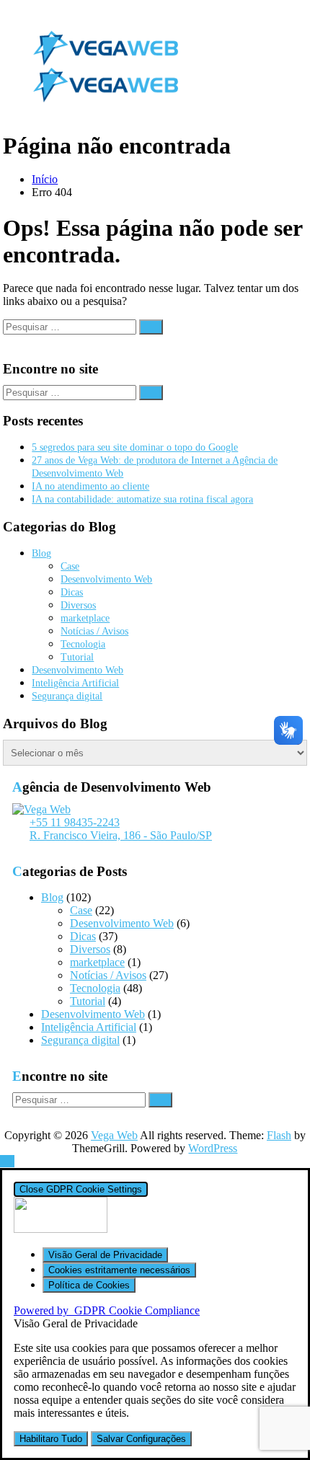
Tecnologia (83, 644)
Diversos (78, 605)
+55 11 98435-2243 (75, 822)
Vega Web (114, 1135)
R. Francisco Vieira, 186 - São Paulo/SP (121, 835)
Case (70, 566)
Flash (279, 1135)
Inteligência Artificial (75, 683)
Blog (41, 553)
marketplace (85, 618)
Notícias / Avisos (94, 631)
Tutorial (77, 657)
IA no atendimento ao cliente (90, 486)
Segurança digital (67, 696)
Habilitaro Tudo (50, 1438)
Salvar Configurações (141, 1438)
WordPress (212, 1148)
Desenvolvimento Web (106, 579)
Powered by (107, 1310)
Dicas (72, 592)
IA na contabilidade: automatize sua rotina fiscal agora (142, 499)
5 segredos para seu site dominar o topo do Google (135, 447)
